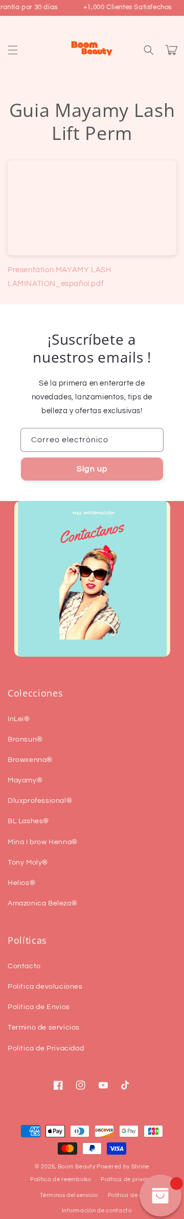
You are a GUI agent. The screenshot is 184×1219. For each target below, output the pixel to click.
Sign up (92, 469)
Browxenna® (30, 759)
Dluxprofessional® (40, 800)
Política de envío (131, 1195)
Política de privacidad (132, 1179)
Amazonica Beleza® (42, 903)
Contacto (24, 966)
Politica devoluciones (45, 986)
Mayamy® (25, 780)
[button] (13, 50)
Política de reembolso (60, 1179)
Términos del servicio (69, 1195)
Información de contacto (97, 1210)
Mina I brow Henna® (43, 842)
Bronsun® (25, 739)
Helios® (21, 883)
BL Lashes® (28, 821)
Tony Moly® (28, 862)
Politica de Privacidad (46, 1048)
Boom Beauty (77, 1166)
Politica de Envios (39, 1007)
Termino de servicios (44, 1027)
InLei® (19, 719)
